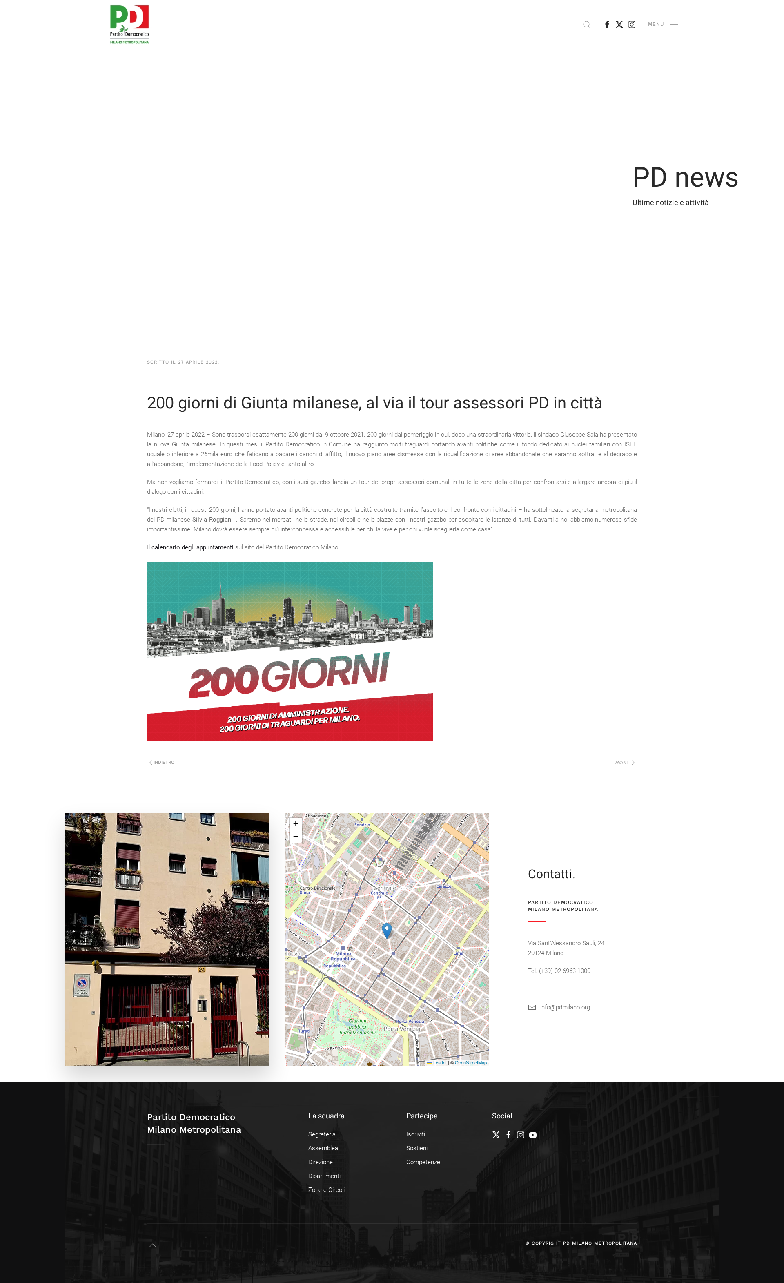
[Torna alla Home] (129, 24)
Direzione (320, 1162)
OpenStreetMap (471, 1062)
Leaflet (439, 1062)
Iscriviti (415, 1134)
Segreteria (322, 1134)
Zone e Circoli (326, 1190)
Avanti (622, 762)
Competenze (423, 1162)
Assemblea (323, 1148)
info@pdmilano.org (565, 1007)
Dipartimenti (324, 1176)
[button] (587, 24)
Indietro (164, 762)
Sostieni (417, 1148)
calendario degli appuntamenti (192, 547)
